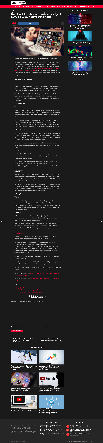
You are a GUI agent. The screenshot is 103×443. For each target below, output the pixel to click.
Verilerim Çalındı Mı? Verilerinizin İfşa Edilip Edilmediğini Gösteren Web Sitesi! (80, 27)
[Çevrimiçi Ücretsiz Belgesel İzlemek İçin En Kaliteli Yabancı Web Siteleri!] (24, 357)
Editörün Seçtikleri (37, 6)
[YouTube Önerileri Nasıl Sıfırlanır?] (24, 402)
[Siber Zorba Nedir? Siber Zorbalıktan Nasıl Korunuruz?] (80, 36)
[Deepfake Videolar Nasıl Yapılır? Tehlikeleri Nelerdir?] (80, 66)
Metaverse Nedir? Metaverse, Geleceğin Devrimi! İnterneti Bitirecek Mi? (51, 430)
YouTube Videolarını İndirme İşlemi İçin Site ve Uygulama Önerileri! (49, 390)
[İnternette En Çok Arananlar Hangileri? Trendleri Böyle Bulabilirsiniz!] (51, 357)
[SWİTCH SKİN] (94, 6)
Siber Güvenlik (71, 6)
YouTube (19, 233)
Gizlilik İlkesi (84, 441)
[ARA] (96, 6)
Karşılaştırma (50, 6)
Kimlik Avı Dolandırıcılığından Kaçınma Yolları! (28, 290)
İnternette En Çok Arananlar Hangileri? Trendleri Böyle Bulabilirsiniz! (49, 367)
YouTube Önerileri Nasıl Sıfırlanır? (23, 411)
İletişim (90, 441)
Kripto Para (61, 6)
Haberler (26, 6)
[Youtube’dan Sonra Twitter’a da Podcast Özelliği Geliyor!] (51, 402)
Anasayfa (69, 441)
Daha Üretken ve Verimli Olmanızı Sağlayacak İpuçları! (30, 292)
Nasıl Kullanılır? (84, 6)
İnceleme (17, 6)
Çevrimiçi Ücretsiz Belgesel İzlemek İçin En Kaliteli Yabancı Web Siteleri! (24, 367)
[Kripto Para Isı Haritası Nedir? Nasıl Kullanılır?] (80, 51)
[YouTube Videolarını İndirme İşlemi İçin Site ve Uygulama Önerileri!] (51, 379)
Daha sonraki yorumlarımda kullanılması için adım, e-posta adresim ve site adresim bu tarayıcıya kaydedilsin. (36, 326)
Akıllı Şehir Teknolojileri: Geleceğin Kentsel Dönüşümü (79, 426)
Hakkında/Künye (77, 441)
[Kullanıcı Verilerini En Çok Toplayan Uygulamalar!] (24, 379)
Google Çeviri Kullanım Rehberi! (24, 288)
